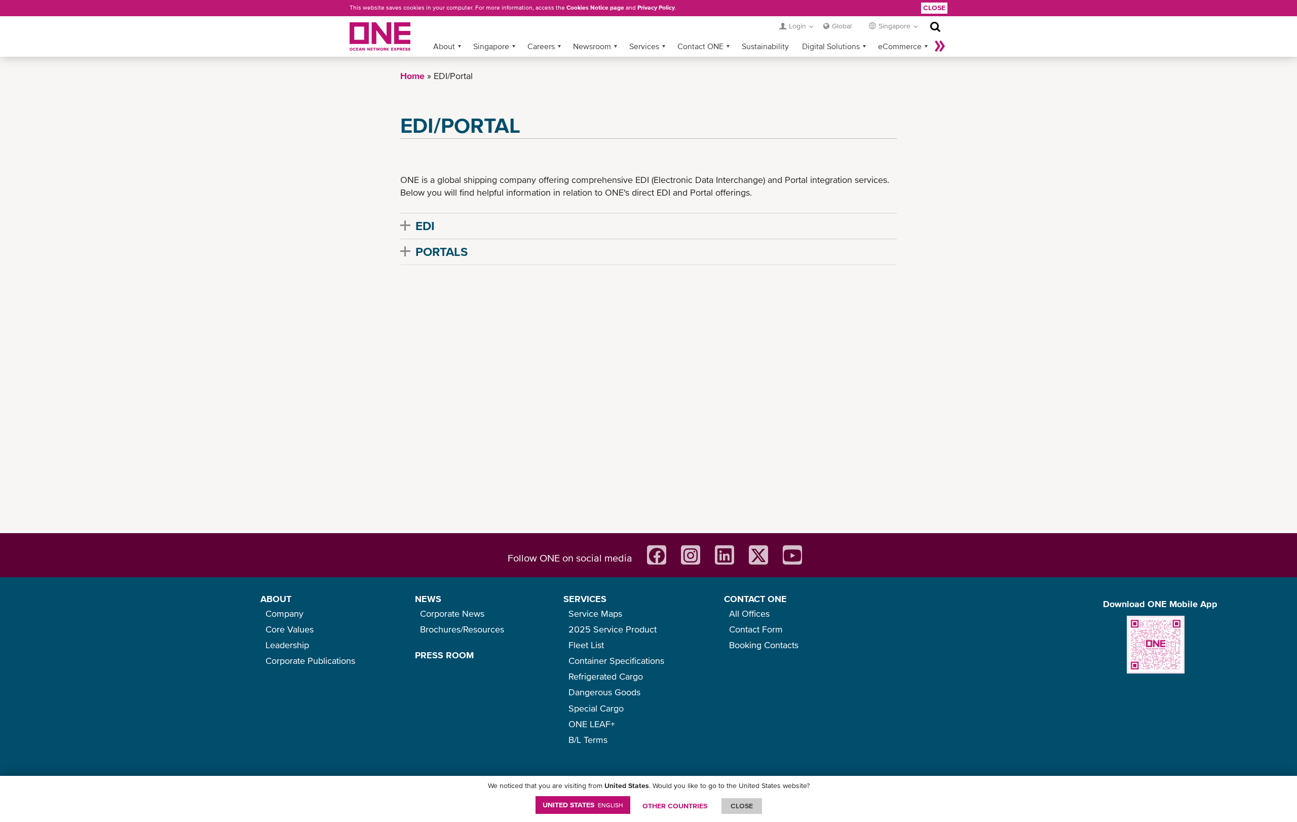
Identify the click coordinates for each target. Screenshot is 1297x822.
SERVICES (584, 598)
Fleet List (586, 645)
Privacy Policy (656, 7)
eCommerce (900, 46)
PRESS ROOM (444, 655)
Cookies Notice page (595, 7)
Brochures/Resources (462, 629)
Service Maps (595, 613)
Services (644, 46)
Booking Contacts (763, 645)
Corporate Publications (310, 660)
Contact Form (756, 629)
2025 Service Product (612, 629)
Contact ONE (700, 46)
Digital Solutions (831, 46)
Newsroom (592, 46)
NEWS (428, 598)
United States (583, 805)
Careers (541, 46)
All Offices (749, 613)
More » (939, 46)
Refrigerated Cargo (605, 676)
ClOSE (742, 806)
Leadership (287, 645)
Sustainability (765, 46)
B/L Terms (587, 739)
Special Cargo (596, 708)
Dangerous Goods (604, 692)
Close (934, 8)
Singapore (491, 46)
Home (412, 75)
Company (284, 613)
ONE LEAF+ (591, 724)
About (444, 46)
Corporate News (452, 613)
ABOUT (275, 598)
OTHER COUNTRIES (674, 806)
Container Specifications (616, 660)
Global (842, 26)
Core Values (289, 629)
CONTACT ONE (755, 598)
